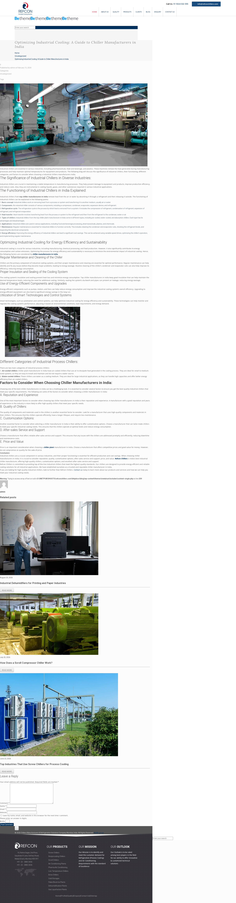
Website (3, 812)
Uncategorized (20, 56)
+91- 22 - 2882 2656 (24, 862)
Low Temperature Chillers (58, 871)
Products (127, 12)
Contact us (78, 470)
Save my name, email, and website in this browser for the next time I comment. (35, 815)
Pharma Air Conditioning (57, 867)
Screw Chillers (53, 853)
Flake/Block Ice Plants (56, 882)
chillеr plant (49, 447)
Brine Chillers (53, 875)
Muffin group (99, 833)
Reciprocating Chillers (56, 856)
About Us (105, 12)
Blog (148, 12)
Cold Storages (53, 878)
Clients (139, 12)
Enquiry (157, 12)
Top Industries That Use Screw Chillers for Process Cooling (34, 764)
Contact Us (170, 12)
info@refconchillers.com (207, 4)
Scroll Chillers (53, 860)
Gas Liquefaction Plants (57, 889)
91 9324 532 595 (180, 4)
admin (12, 68)
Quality (116, 12)
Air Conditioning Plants (57, 864)
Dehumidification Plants (57, 886)
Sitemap (93, 896)
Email (3, 809)
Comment (4, 803)
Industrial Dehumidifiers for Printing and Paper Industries (33, 583)
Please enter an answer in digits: (13, 818)
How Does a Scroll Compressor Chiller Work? (26, 662)
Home (94, 12)
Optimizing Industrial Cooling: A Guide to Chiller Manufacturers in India (42, 59)
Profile (64, 896)
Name (3, 806)
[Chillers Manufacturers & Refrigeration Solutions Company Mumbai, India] (46, 20)
